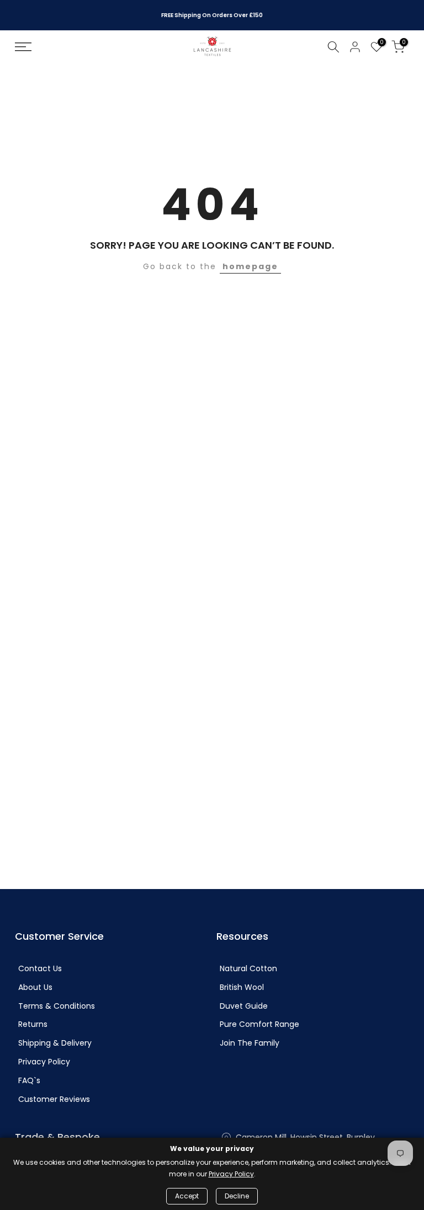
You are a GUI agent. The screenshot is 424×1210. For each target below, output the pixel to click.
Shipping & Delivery (55, 1043)
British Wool (242, 987)
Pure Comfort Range (259, 1024)
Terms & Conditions (56, 1006)
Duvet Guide (244, 1006)
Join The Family (249, 1043)
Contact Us (40, 968)
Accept (187, 1196)
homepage (250, 266)
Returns (32, 1024)
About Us (35, 987)
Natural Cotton (248, 968)
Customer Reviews (54, 1099)
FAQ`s (29, 1080)
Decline (237, 1196)
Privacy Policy (44, 1062)
